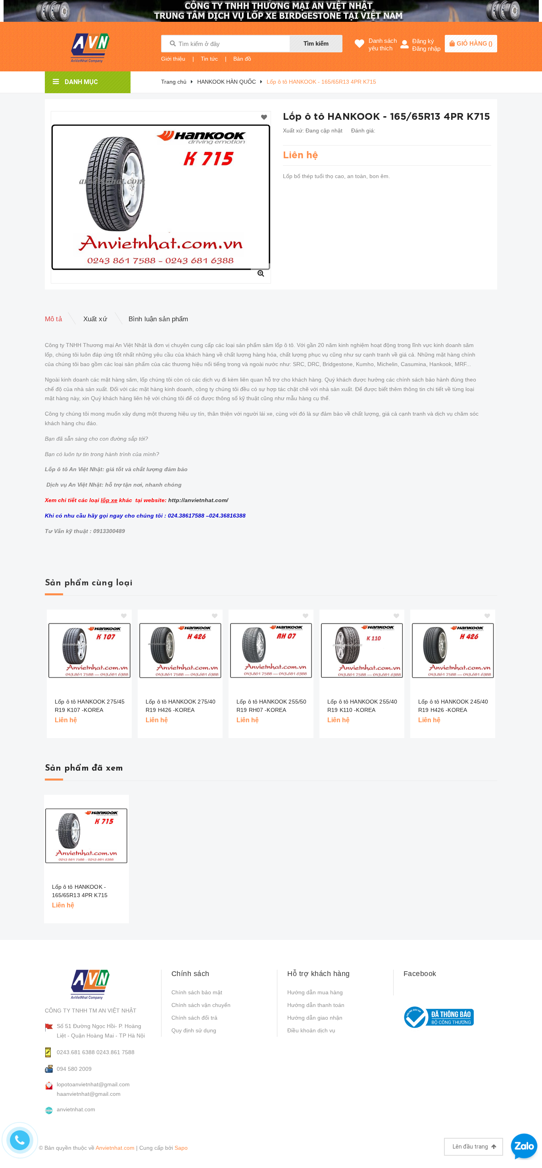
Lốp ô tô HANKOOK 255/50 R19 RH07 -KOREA (271, 705)
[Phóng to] (261, 273)
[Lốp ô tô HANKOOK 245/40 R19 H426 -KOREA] (452, 651)
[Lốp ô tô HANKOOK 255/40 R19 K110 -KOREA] (361, 651)
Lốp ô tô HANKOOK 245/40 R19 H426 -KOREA (453, 705)
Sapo (181, 1148)
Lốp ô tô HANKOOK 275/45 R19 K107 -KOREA (90, 705)
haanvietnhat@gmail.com (89, 1094)
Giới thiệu (173, 59)
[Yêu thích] (264, 118)
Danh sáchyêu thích (383, 44)
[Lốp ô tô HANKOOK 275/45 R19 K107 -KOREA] (89, 651)
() (474, 43)
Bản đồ (242, 59)
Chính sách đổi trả (194, 1018)
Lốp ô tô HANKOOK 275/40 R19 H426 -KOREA (180, 705)
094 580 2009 (74, 1069)
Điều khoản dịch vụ (311, 1030)
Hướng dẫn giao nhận (314, 1018)
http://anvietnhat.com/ (198, 500)
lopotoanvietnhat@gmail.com (93, 1084)
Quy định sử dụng (193, 1030)
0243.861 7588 (115, 1052)
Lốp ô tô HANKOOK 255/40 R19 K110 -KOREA (362, 705)
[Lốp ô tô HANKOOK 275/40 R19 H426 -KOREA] (180, 651)
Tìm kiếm (316, 43)
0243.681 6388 (76, 1052)
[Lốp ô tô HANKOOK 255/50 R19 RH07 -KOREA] (271, 651)
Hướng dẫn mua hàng (315, 992)
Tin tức (209, 59)
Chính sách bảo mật (196, 992)
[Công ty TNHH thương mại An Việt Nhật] (97, 984)
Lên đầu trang (471, 1146)
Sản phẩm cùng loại (89, 583)
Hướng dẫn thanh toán (315, 1005)
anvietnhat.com (76, 1109)
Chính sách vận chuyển (201, 1005)
